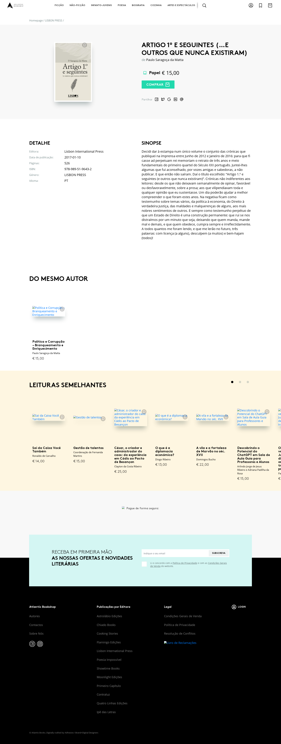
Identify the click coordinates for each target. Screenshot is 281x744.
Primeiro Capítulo (109, 686)
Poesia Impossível (109, 660)
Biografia (138, 5)
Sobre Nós (36, 633)
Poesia (122, 5)
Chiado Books (106, 625)
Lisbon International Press (115, 651)
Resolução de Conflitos (179, 633)
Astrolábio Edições (109, 616)
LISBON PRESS (53, 20)
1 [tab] (232, 382)
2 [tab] (240, 382)
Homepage (36, 20)
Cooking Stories (107, 633)
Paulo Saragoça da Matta (164, 60)
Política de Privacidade (185, 563)
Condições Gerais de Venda (183, 616)
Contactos (36, 625)
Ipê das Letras (106, 712)
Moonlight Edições (109, 677)
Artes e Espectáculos (181, 5)
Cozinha (156, 5)
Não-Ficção (77, 5)
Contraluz (103, 694)
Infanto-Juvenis (101, 5)
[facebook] (32, 644)
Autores (34, 616)
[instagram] (40, 644)
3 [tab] (248, 382)
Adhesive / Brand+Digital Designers (81, 732)
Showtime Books (108, 668)
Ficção (59, 5)
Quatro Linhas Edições (112, 703)
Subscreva (218, 553)
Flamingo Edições (109, 642)
